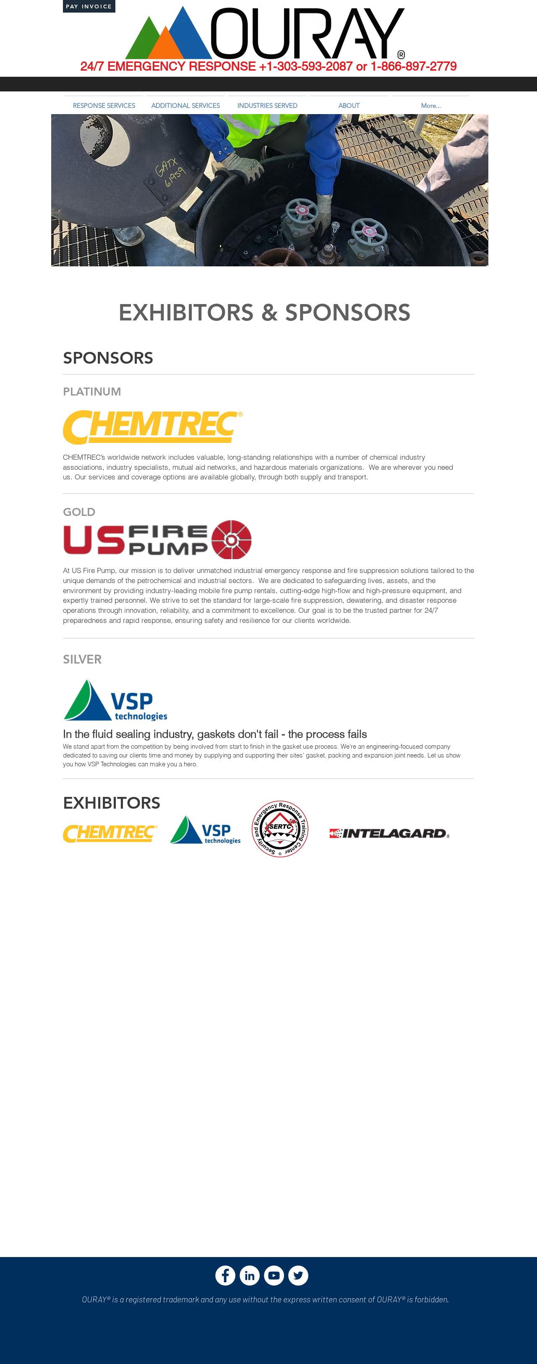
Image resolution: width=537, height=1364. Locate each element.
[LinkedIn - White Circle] (250, 1275)
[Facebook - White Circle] (225, 1275)
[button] (104, 102)
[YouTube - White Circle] (274, 1275)
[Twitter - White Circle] (298, 1275)
